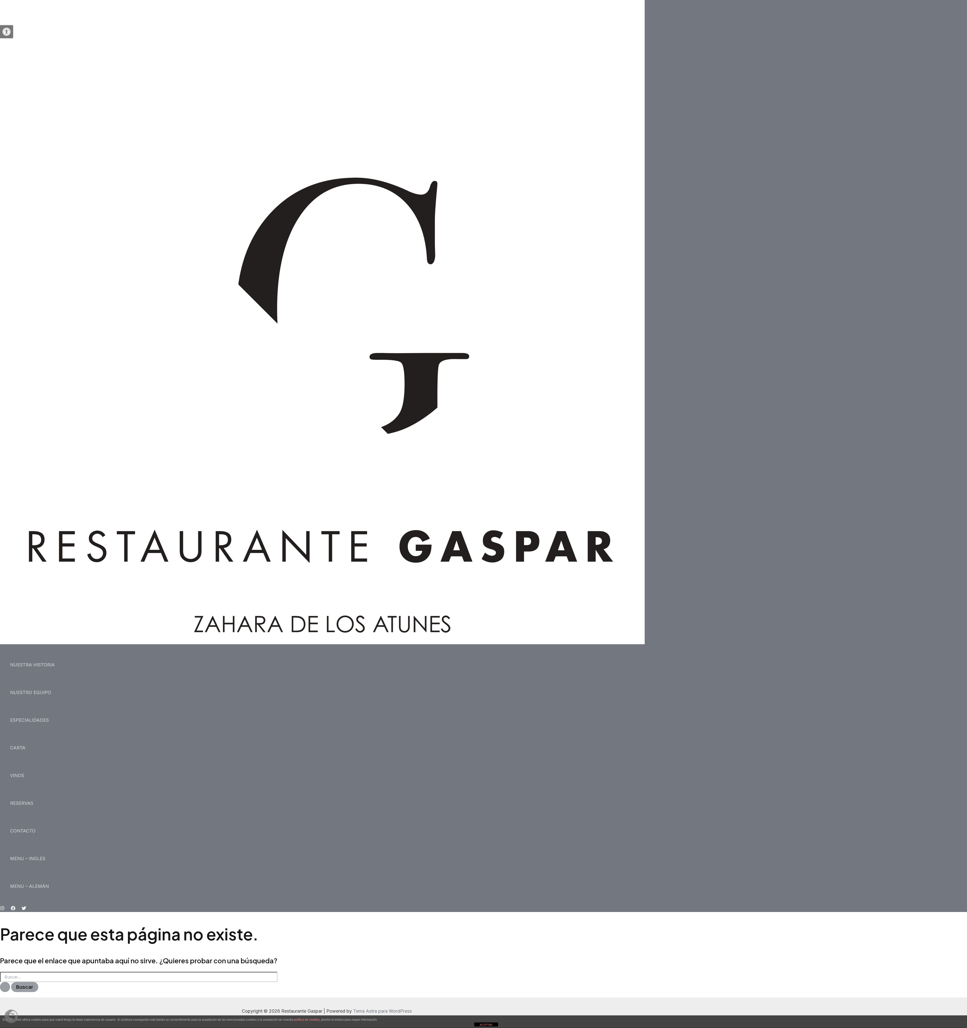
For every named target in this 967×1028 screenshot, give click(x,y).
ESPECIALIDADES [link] (29, 720)
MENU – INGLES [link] (27, 858)
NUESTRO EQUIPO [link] (30, 692)
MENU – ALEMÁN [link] (29, 886)
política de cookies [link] (307, 1019)
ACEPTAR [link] (486, 1024)
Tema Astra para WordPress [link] (382, 1011)
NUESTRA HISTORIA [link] (32, 664)
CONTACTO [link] (23, 830)
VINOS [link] (17, 775)
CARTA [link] (17, 747)
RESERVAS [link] (21, 803)
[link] (6, 31)
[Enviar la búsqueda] (5, 987)
